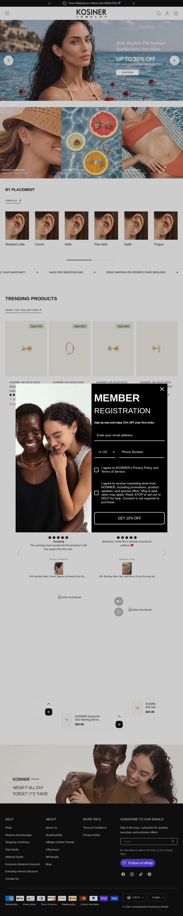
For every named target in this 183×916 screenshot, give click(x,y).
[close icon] (162, 389)
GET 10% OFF (129, 518)
